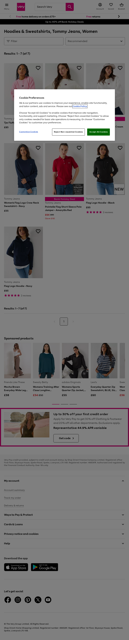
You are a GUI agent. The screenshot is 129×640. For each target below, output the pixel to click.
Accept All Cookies (98, 132)
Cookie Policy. (80, 106)
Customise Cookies (28, 131)
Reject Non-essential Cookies (68, 132)
